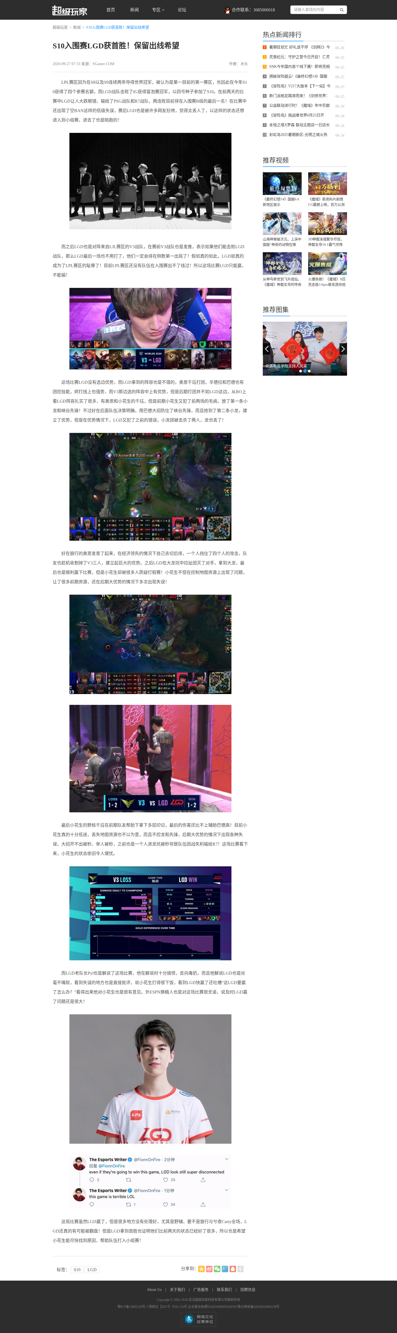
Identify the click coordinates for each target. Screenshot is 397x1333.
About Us (155, 1290)
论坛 (182, 10)
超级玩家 (60, 27)
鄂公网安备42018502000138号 (258, 1307)
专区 (157, 10)
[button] (266, 349)
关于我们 (178, 1290)
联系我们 (225, 1290)
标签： (63, 1269)
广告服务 (201, 1290)
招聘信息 (247, 1290)
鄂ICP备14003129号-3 (133, 1307)
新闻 (134, 10)
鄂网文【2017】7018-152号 (168, 1307)
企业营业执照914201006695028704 (212, 1307)
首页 (110, 10)
